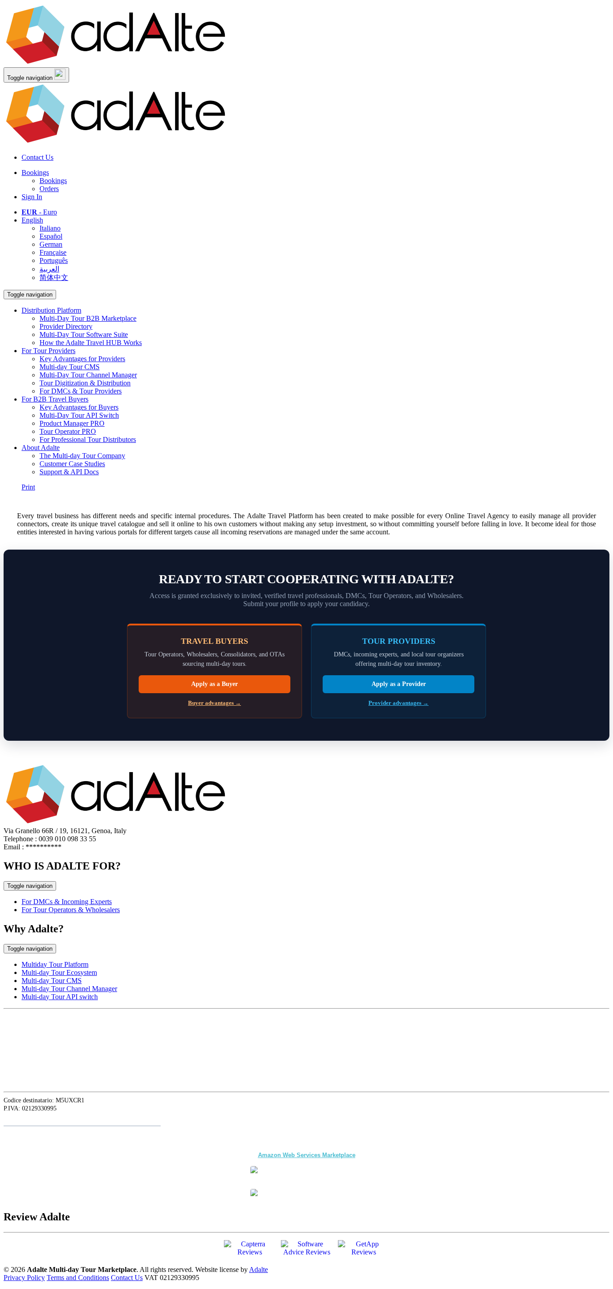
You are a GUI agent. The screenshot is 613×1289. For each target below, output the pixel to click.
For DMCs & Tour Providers (80, 391)
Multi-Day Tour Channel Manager (88, 375)
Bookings (35, 172)
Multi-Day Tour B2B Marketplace (87, 318)
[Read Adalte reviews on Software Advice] (307, 1251)
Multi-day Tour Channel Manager (69, 988)
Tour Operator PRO (67, 431)
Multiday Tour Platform (55, 964)
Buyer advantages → (214, 702)
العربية (49, 269)
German (50, 244)
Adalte (258, 1269)
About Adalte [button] (41, 447)
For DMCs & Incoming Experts (67, 901)
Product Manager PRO (72, 423)
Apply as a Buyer (214, 684)
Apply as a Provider (399, 684)
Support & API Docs (69, 472)
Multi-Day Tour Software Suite (83, 334)
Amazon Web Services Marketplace (306, 1155)
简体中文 (53, 277)
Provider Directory (65, 326)
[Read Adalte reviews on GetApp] (364, 1251)
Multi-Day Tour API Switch (79, 415)
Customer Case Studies (72, 464)
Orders (49, 188)
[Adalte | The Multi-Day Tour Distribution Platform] (116, 63)
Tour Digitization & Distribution (85, 383)
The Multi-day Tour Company (82, 455)
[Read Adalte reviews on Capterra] (250, 1251)
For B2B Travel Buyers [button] (55, 399)
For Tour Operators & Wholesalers (71, 909)
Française (52, 252)
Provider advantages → (398, 702)
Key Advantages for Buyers (78, 407)
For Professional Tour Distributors (87, 439)
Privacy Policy (24, 1277)
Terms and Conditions (78, 1277)
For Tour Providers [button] (48, 350)
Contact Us (37, 157)
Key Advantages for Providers (82, 359)
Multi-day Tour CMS (69, 367)
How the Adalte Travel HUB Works (90, 342)
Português (53, 260)
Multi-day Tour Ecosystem (59, 972)
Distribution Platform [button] (51, 310)
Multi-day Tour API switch (60, 997)
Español (50, 236)
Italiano (50, 228)
